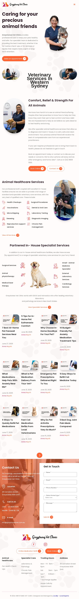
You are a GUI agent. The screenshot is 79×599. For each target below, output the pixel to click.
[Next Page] (39, 455)
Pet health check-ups (9, 567)
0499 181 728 (14, 510)
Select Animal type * (53, 495)
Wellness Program (9, 584)
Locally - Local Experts (61, 596)
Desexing (5, 580)
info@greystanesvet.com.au (13, 522)
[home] (15, 4)
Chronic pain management (26, 571)
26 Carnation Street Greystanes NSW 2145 (68, 567)
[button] (74, 4)
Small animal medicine (26, 578)
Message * (49, 503)
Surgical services (28, 583)
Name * (48, 472)
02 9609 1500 (13, 507)
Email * (48, 480)
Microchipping (8, 576)
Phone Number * (52, 487)
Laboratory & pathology (26, 565)
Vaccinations (7, 573)
